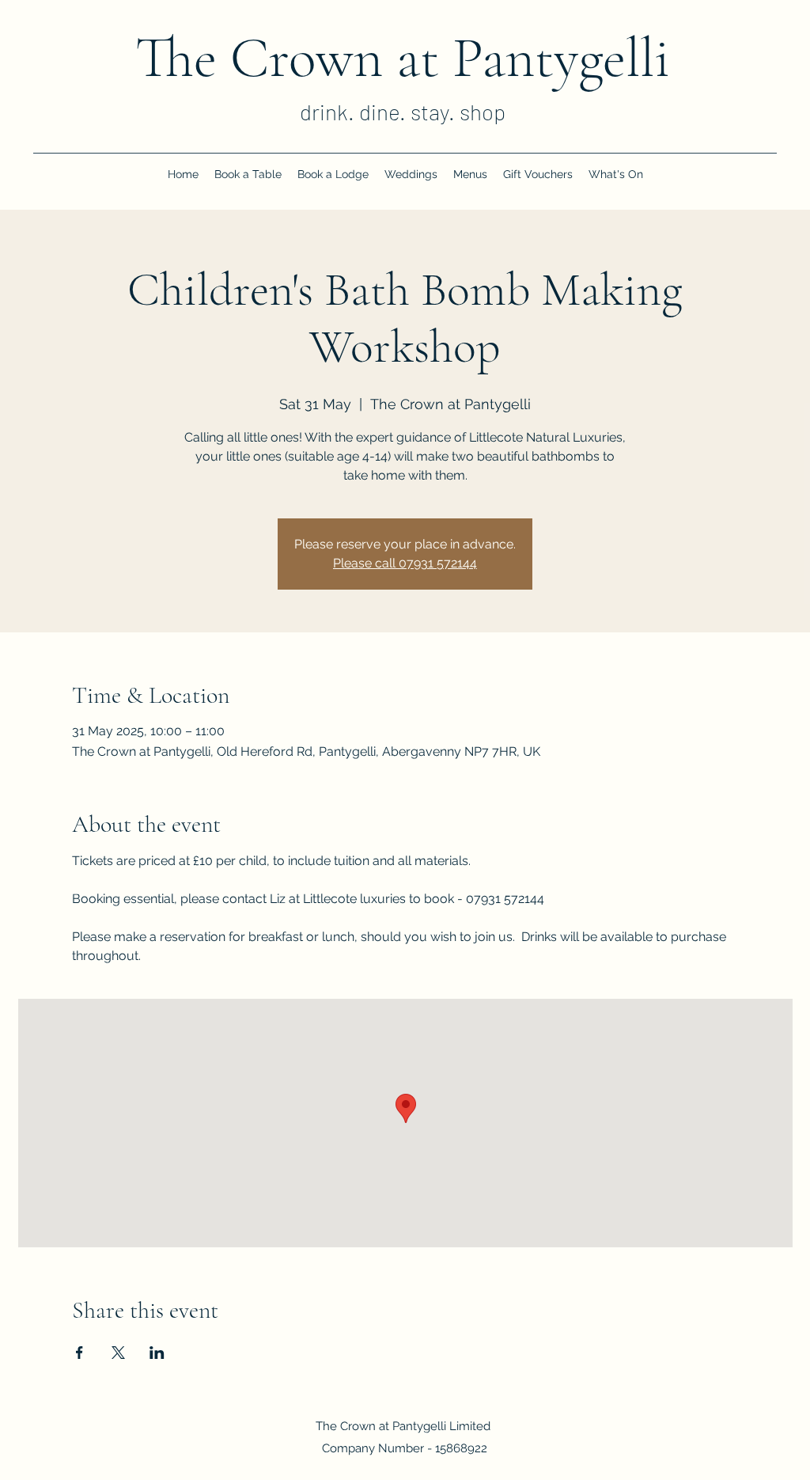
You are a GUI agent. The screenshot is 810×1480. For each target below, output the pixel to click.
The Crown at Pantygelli (402, 58)
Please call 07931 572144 (405, 563)
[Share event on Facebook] (79, 1352)
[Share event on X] (118, 1352)
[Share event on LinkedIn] (157, 1352)
